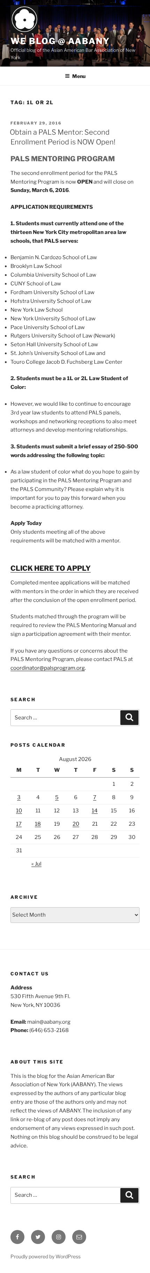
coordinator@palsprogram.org (47, 668)
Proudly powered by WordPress (45, 1256)
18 (38, 824)
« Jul (36, 864)
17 (19, 824)
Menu (78, 76)
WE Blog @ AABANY (60, 41)
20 (76, 824)
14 (95, 811)
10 (19, 811)
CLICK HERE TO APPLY (50, 568)
